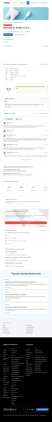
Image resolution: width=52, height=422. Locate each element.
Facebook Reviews (15, 374)
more (42, 104)
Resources (28, 358)
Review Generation (15, 361)
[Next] (47, 188)
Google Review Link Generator (40, 361)
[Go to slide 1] (25, 220)
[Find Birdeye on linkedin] (27, 409)
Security (19, 415)
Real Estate (13, 400)
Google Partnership (5, 395)
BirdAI (4, 388)
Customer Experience (15, 378)
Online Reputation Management (17, 363)
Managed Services (38, 350)
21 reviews (13, 30)
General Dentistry (29, 329)
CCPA (29, 415)
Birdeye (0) (19, 119)
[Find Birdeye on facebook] (23, 409)
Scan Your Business (38, 363)
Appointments (6, 368)
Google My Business (15, 372)
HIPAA (26, 415)
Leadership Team (29, 352)
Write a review (34, 3)
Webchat (5, 364)
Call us (8, 235)
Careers (27, 366)
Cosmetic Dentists (30, 327)
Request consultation (21, 34)
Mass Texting (6, 369)
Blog (27, 360)
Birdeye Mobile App (7, 397)
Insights (5, 380)
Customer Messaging (15, 365)
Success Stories (29, 367)
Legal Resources (29, 373)
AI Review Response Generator (41, 359)
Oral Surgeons (6, 331)
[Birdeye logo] (7, 3)
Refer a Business (38, 370)
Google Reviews (14, 370)
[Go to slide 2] (26, 220)
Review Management (15, 359)
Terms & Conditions (7, 415)
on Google (10, 122)
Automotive (13, 384)
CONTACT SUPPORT (42, 409)
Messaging (5, 376)
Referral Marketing (14, 366)
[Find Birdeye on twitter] (25, 409)
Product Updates (29, 364)
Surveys (4, 378)
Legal (12, 394)
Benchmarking (6, 382)
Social (4, 366)
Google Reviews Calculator (40, 357)
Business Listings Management (17, 376)
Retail (12, 402)
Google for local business (16, 357)
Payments (5, 371)
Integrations (5, 392)
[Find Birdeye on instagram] (29, 409)
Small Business (14, 350)
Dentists (4, 327)
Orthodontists (5, 329)
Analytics (5, 390)
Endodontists (29, 325)
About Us (28, 350)
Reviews (5, 352)
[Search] (28, 2)
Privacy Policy (14, 415)
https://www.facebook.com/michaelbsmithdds (17, 240)
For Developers (38, 366)
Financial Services (14, 388)
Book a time (28, 356)
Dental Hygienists (29, 333)
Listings (4, 350)
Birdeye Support (38, 368)
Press (27, 362)
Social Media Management (16, 380)
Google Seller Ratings (5, 359)
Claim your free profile (26, 222)
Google (10, 243)
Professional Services (39, 352)
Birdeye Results (29, 371)
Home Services (14, 392)
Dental (11, 22)
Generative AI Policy (34, 415)
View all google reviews (26, 159)
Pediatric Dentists (6, 333)
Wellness (13, 404)
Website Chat (14, 368)
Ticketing (5, 384)
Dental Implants (29, 331)
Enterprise (13, 352)
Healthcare (13, 390)
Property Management (15, 396)
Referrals (5, 354)
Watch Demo (28, 354)
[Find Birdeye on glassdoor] (34, 409)
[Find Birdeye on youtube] (32, 409)
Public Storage (14, 398)
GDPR (23, 415)
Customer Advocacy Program (40, 372)
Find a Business (38, 365)
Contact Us (28, 375)
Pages (4, 356)
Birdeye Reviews (29, 369)
